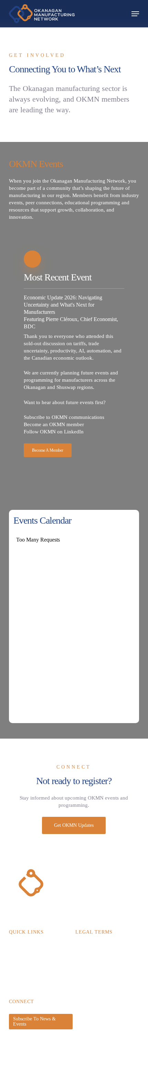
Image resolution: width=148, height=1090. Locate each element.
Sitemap (40, 1084)
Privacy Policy (89, 948)
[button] (135, 13)
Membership (21, 948)
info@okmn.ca (23, 1041)
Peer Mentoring (24, 970)
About (15, 981)
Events (15, 959)
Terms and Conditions (96, 959)
